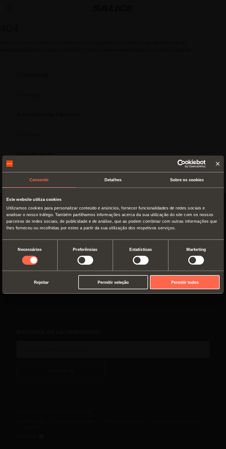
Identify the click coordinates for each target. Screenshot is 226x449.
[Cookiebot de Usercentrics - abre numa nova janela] (181, 163)
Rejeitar (41, 282)
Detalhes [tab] (113, 179)
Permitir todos (185, 282)
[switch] (85, 260)
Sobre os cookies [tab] (187, 179)
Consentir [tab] (39, 179)
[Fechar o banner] (218, 164)
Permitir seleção (113, 282)
